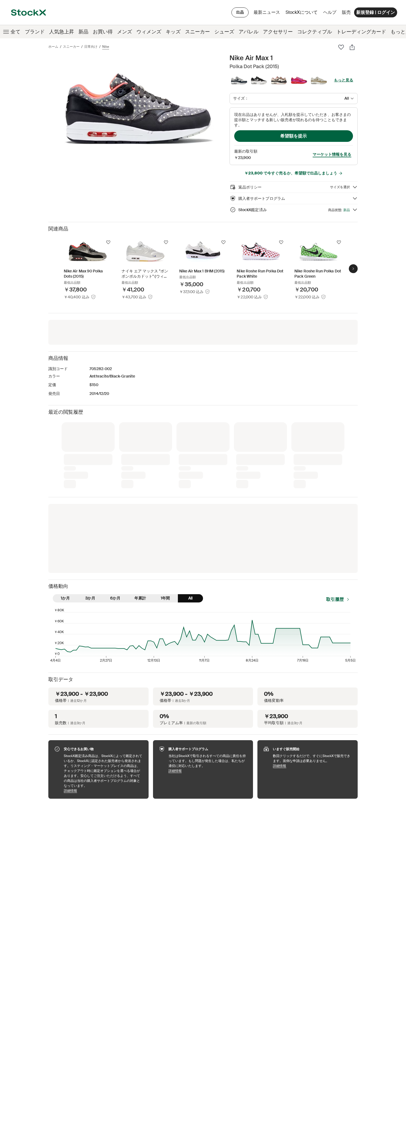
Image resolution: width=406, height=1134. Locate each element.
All (190, 506)
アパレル (249, 31)
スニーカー (197, 31)
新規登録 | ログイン (375, 12)
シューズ (224, 31)
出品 (240, 12)
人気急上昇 (61, 31)
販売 (346, 12)
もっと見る (343, 80)
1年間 (165, 506)
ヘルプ (329, 12)
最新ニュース (267, 12)
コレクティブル (314, 31)
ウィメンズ (148, 31)
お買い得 (103, 31)
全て (15, 31)
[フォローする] (108, 242)
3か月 (90, 506)
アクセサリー (278, 31)
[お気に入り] (341, 47)
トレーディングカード (361, 31)
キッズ (173, 31)
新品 (83, 31)
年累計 (140, 506)
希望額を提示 (293, 136)
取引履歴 (335, 507)
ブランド (35, 31)
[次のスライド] (353, 268)
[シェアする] (352, 47)
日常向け (90, 46)
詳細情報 (103, 698)
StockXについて (302, 13)
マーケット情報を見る (332, 154)
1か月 (65, 506)
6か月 (115, 506)
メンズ (124, 31)
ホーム (53, 46)
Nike (105, 46)
